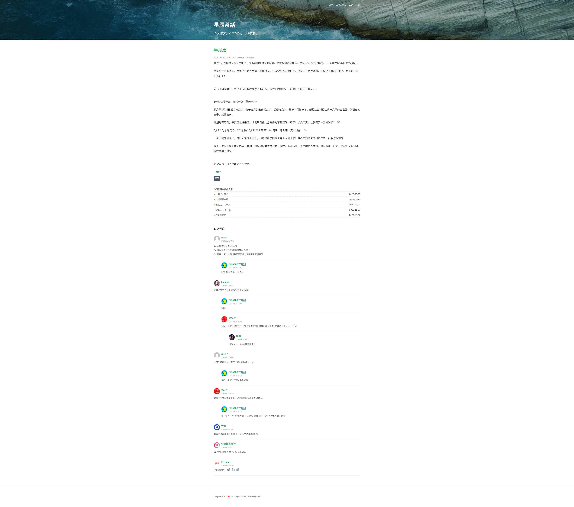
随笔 (229, 58)
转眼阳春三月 (222, 199)
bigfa (238, 496)
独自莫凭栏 (221, 215)
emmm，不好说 (223, 210)
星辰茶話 (224, 25)
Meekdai (225, 462)
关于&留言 (341, 5)
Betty (224, 237)
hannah (225, 282)
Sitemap (251, 496)
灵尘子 (224, 354)
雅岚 (238, 336)
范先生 (232, 318)
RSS (258, 496)
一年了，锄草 (222, 194)
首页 (331, 5)
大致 (223, 426)
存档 (351, 5)
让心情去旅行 (228, 444)
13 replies (250, 58)
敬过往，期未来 (223, 205)
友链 (358, 5)
